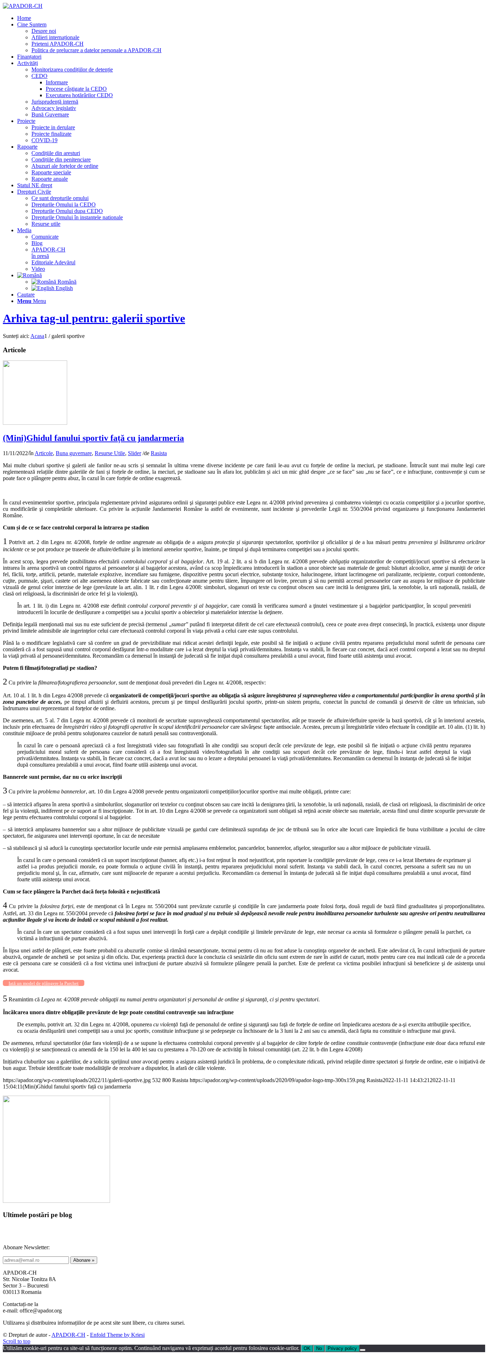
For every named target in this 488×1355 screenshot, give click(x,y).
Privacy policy (342, 1348)
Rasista (159, 453)
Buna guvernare (74, 453)
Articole (44, 453)
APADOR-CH (68, 1335)
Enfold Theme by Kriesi (117, 1335)
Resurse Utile (110, 453)
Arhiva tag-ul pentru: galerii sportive (94, 318)
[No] (362, 1350)
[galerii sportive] (35, 423)
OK (307, 1348)
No (319, 1348)
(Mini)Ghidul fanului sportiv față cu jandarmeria (93, 438)
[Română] (29, 275)
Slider (134, 453)
